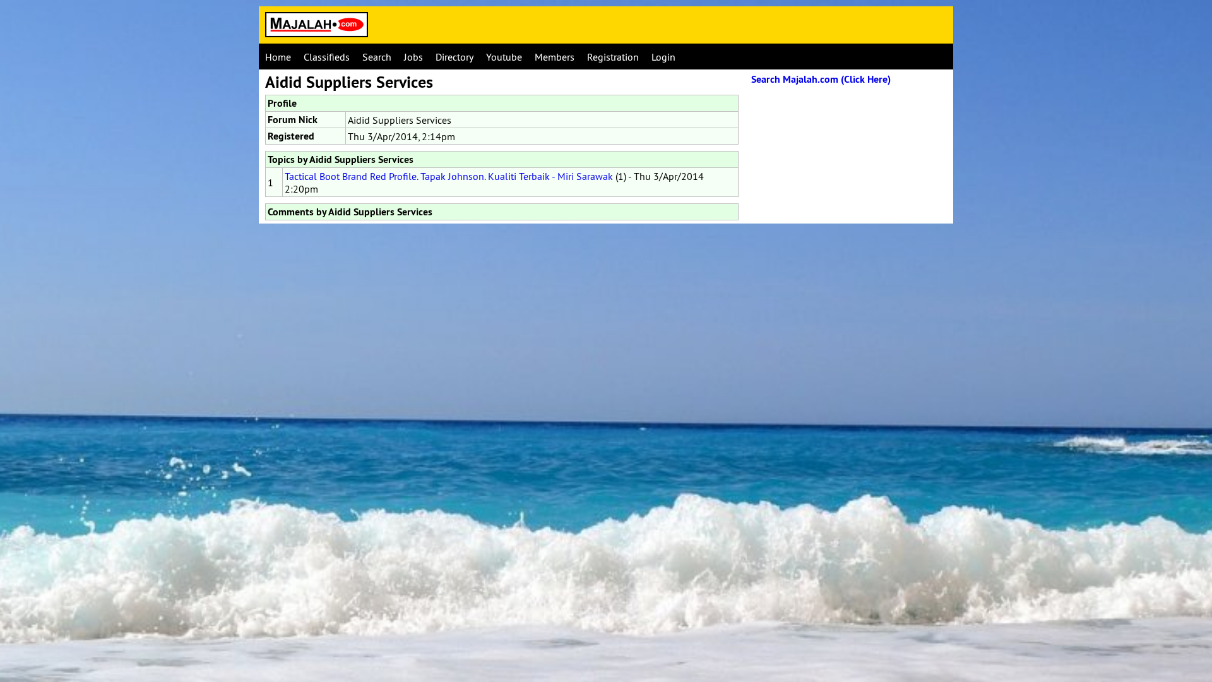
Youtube (504, 57)
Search (376, 57)
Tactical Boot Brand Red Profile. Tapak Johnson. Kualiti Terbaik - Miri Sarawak (449, 176)
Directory (454, 57)
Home (278, 57)
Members (554, 57)
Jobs (413, 57)
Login (663, 57)
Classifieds (327, 57)
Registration (613, 57)
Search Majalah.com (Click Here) (821, 79)
